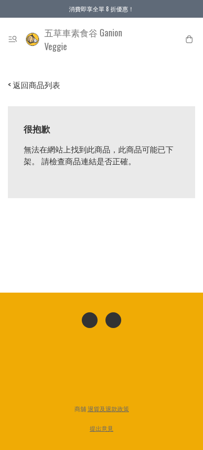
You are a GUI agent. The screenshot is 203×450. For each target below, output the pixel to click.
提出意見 (101, 428)
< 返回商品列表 (34, 84)
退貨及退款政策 (108, 408)
